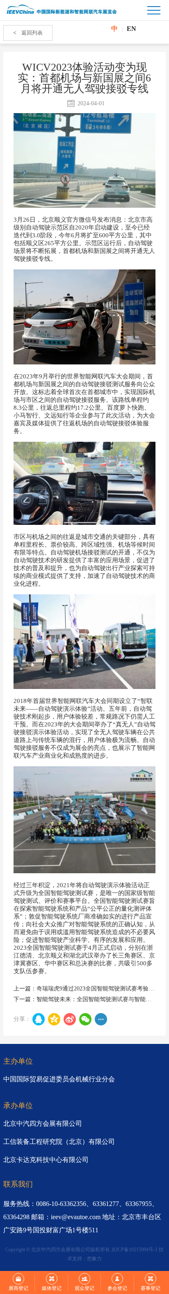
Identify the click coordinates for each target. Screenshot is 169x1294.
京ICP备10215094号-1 (134, 1249)
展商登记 (18, 1288)
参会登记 (117, 1288)
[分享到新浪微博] (70, 1019)
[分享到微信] (85, 1019)
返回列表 (28, 33)
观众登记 (84, 1288)
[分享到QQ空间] (54, 1019)
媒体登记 (52, 1288)
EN (131, 28)
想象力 (94, 1259)
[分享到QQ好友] (38, 1019)
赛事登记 (150, 1288)
